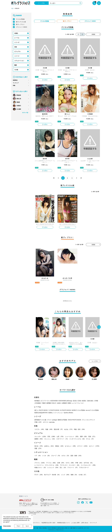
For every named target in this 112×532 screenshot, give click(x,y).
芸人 (63, 467)
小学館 (96, 400)
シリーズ (16, 42)
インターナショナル (77, 439)
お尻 (60, 436)
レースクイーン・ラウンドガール (46, 465)
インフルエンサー (88, 465)
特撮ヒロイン (40, 467)
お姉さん (49, 446)
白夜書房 (64, 403)
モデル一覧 (25, 112)
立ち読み (45, 79)
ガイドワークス (45, 400)
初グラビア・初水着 (52, 474)
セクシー (94, 446)
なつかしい (71, 446)
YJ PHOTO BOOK (53, 410)
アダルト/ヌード (84, 467)
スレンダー (40, 436)
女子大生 (88, 462)
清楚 (38, 448)
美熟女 (59, 446)
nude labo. (52, 422)
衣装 (15, 47)
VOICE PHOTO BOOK (74, 420)
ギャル (90, 439)
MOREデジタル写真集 (78, 410)
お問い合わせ (84, 522)
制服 (49, 429)
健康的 (38, 439)
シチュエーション (19, 60)
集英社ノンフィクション (55, 412)
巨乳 (52, 436)
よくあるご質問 (75, 522)
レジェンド (53, 467)
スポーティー (62, 439)
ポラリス (45, 422)
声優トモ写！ (38, 422)
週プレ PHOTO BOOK (41, 410)
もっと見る (95, 361)
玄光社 (75, 400)
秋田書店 (37, 400)
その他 (16, 69)
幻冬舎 (79, 400)
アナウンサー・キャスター (70, 465)
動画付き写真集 (62, 420)
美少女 (38, 446)
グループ (56, 455)
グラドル (40, 462)
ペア (37, 455)
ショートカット (72, 436)
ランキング (16, 82)
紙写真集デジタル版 (40, 420)
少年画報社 (37, 403)
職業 (15, 65)
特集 (14, 85)
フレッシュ (50, 439)
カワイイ (82, 446)
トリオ (46, 455)
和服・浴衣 (80, 429)
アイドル (51, 462)
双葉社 (69, 403)
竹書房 (44, 403)
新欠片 (54, 403)
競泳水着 (59, 429)
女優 (61, 462)
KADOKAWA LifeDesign (65, 400)
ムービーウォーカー (78, 403)
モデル (70, 462)
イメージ (16, 56)
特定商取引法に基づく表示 (48, 522)
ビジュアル (17, 51)
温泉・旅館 (76, 455)
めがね (68, 429)
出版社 (16, 33)
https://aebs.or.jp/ (32, 513)
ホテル (66, 455)
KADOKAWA (54, 400)
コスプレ (39, 429)
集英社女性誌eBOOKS (41, 412)
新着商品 (15, 80)
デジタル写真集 (20, 19)
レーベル (16, 37)
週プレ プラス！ (20, 24)
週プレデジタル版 (21, 21)
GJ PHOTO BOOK (65, 410)
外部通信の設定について (63, 522)
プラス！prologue (52, 420)
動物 (74, 474)
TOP (12, 8)
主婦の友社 (90, 400)
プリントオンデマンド (88, 420)
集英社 (84, 400)
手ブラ (38, 474)
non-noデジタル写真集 (92, 410)
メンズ (65, 474)
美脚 (84, 436)
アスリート (72, 467)
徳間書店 (49, 403)
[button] (99, 327)
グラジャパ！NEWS (21, 27)
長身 (92, 436)
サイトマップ (93, 522)
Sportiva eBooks (68, 412)
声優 (79, 462)
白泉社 (59, 403)
